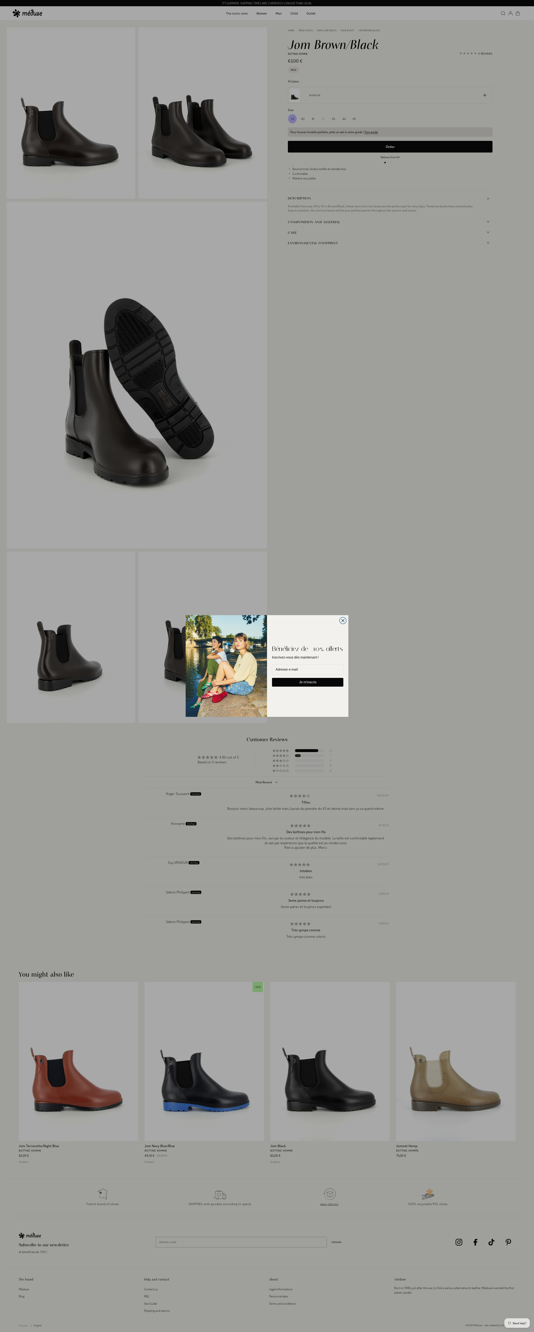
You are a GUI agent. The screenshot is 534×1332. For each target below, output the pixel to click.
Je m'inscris (307, 682)
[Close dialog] (343, 620)
